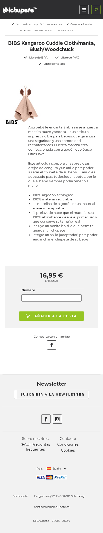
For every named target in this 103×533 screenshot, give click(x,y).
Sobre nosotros (35, 438)
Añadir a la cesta (55, 316)
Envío (54, 280)
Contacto (68, 438)
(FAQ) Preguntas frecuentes (35, 447)
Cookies (68, 450)
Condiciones (67, 444)
